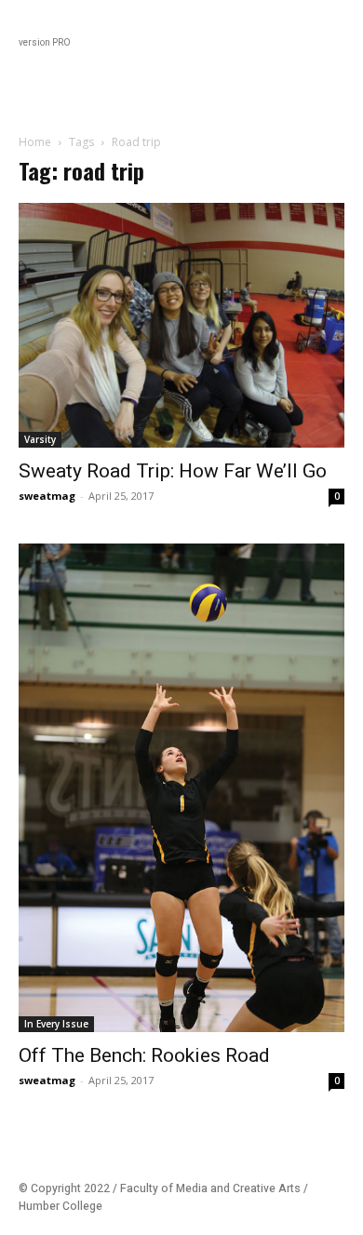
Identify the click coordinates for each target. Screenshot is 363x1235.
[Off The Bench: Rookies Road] (181, 788)
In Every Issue (56, 1023)
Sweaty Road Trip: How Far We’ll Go (173, 471)
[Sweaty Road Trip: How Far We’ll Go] (181, 325)
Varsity (40, 439)
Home (35, 142)
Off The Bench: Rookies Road (144, 1055)
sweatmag (47, 496)
